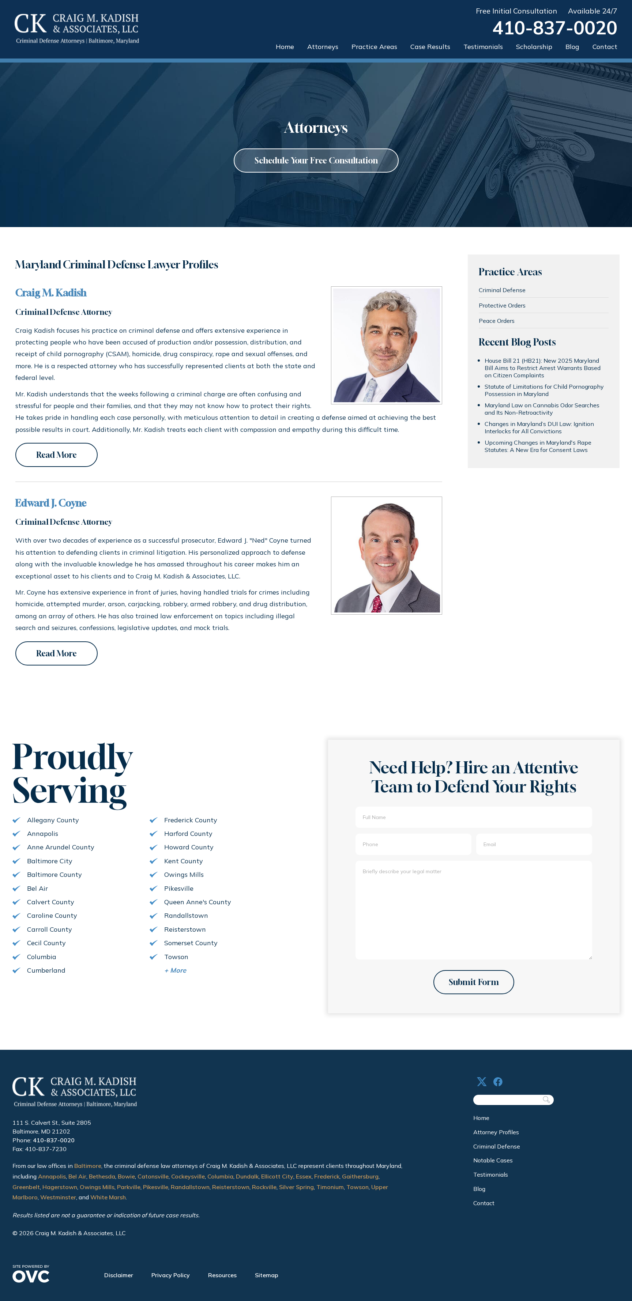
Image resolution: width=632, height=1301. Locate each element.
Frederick (326, 1176)
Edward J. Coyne (51, 503)
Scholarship (534, 46)
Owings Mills (97, 1187)
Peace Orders (497, 320)
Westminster (58, 1197)
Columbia (220, 1176)
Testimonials (483, 46)
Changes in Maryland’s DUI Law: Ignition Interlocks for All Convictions (539, 427)
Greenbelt (26, 1187)
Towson (357, 1187)
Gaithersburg (360, 1176)
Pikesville (155, 1187)
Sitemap (266, 1275)
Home (285, 46)
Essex (304, 1176)
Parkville (128, 1187)
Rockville (264, 1187)
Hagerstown (59, 1187)
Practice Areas (374, 46)
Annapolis (52, 1176)
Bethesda (102, 1176)
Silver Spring (296, 1187)
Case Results (430, 46)
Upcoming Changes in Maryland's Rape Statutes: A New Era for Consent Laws (538, 446)
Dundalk (247, 1176)
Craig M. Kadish (51, 292)
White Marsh (108, 1197)
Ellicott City (277, 1176)
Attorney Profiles (496, 1132)
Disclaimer (118, 1275)
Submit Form (474, 982)
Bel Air (77, 1176)
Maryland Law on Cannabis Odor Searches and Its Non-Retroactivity (542, 408)
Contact (604, 46)
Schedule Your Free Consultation (316, 160)
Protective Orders (502, 305)
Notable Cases (493, 1160)
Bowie (126, 1176)
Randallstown (190, 1187)
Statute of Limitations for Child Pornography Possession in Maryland (544, 390)
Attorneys (322, 46)
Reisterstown (230, 1187)
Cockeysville (188, 1176)
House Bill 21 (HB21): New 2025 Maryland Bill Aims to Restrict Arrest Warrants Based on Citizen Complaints (543, 368)
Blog (572, 46)
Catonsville (153, 1176)
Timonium (330, 1187)
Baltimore (87, 1165)
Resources (222, 1275)
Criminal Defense (502, 290)
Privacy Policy (170, 1275)
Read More (56, 455)
